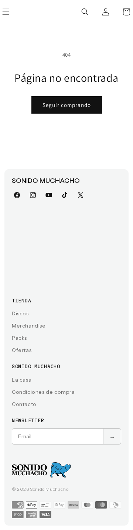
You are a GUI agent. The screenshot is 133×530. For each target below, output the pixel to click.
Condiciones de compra (43, 392)
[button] (85, 12)
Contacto (24, 404)
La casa (21, 379)
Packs (19, 338)
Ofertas (21, 350)
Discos (20, 313)
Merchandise (29, 325)
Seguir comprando (66, 104)
